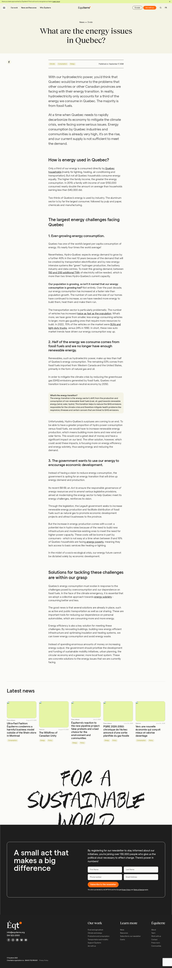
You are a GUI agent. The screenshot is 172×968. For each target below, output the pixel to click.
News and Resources (29, 8)
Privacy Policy (126, 889)
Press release (11, 720)
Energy (72, 64)
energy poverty (94, 541)
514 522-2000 (13, 935)
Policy (50, 740)
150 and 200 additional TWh (64, 272)
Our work (14, 8)
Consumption (62, 64)
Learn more (56, 1)
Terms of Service (139, 889)
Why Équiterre (45, 8)
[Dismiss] (169, 1)
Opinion (41, 729)
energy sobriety (103, 596)
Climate (52, 64)
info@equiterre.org (16, 932)
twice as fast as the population (94, 313)
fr (166, 8)
